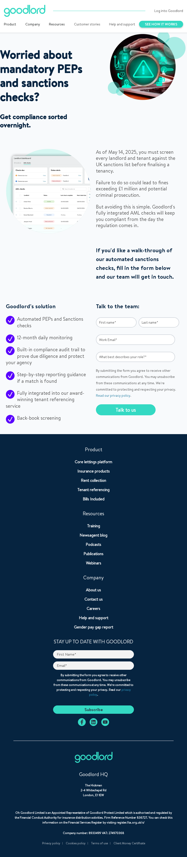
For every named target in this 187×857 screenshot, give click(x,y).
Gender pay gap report (93, 627)
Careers (93, 608)
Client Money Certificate (129, 843)
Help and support (122, 24)
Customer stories (87, 24)
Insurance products (93, 471)
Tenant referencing (93, 489)
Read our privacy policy (113, 395)
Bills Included (93, 499)
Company (32, 24)
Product (10, 24)
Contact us (93, 599)
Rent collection (93, 480)
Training (93, 525)
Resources (57, 24)
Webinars (93, 563)
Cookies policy (75, 843)
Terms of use (99, 843)
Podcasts (93, 544)
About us (93, 590)
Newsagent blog (93, 535)
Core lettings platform (93, 461)
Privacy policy (51, 843)
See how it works (161, 24)
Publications (93, 553)
